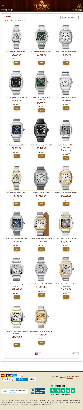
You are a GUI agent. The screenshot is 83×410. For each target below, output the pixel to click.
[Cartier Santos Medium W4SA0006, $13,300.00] (17, 224)
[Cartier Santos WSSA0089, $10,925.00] (41, 178)
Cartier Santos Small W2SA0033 (16, 192)
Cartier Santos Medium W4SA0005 (41, 284)
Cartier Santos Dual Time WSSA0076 (66, 146)
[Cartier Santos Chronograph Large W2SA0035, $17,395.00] (17, 317)
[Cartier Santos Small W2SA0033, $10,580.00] (17, 178)
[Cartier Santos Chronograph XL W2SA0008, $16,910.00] (66, 269)
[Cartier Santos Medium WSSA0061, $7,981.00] (41, 37)
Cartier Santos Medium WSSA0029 (66, 51)
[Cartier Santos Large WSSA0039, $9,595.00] (41, 130)
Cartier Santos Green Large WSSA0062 (41, 98)
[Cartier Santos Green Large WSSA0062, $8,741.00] (41, 83)
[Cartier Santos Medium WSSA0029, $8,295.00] (66, 37)
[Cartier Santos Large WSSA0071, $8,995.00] (17, 130)
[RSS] (65, 377)
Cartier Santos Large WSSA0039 (41, 145)
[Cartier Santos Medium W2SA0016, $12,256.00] (66, 178)
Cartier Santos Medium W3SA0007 (41, 331)
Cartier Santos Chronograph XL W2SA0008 (66, 285)
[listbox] (72, 17)
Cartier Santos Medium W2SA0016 (66, 192)
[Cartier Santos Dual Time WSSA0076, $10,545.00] (66, 130)
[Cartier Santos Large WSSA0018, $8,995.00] (66, 83)
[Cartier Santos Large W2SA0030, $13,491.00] (66, 224)
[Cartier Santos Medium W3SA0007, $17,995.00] (41, 317)
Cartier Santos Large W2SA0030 (66, 238)
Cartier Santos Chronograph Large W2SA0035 (17, 333)
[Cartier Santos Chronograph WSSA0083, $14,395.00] (17, 269)
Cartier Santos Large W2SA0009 (41, 238)
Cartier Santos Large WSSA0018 (66, 97)
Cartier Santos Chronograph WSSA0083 (17, 285)
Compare (16, 59)
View (16, 62)
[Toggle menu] (3, 6)
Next (75, 354)
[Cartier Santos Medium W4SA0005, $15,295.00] (41, 269)
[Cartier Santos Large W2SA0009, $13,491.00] (41, 224)
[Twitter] (63, 377)
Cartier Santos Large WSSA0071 (17, 145)
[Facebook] (61, 377)
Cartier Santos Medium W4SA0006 (17, 238)
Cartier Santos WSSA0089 (41, 192)
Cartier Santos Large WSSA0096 (16, 97)
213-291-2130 (77, 10)
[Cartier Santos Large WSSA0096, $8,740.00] (17, 83)
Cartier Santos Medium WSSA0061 (41, 51)
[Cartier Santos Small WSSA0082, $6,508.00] (17, 37)
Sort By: (64, 17)
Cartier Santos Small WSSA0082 (16, 51)
